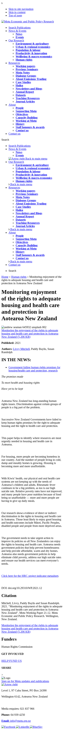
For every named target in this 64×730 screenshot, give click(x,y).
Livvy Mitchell (21, 348)
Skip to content (17, 12)
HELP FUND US (11, 660)
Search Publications (20, 27)
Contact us (14, 133)
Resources (14, 62)
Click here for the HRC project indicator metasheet (29, 575)
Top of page (15, 15)
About (12, 104)
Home (4, 276)
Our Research (16, 40)
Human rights (18, 276)
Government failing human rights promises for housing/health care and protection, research (34, 369)
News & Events (17, 30)
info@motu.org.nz (16, 720)
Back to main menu (36, 158)
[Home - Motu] (27, 21)
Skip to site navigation (21, 9)
